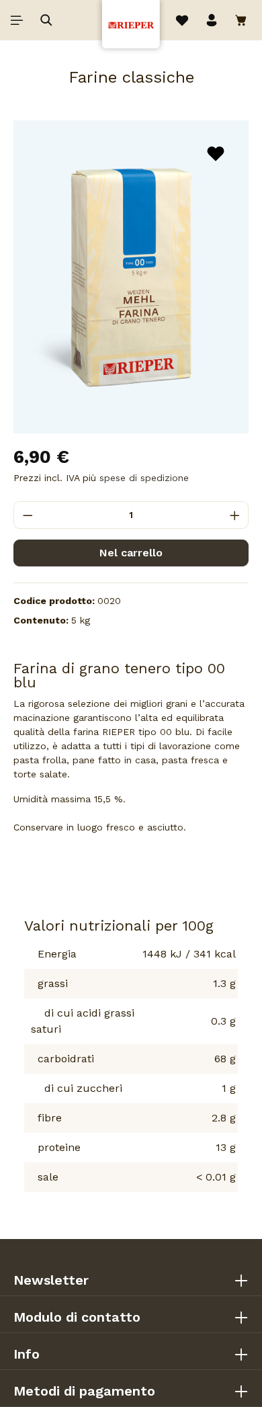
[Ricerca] (46, 20)
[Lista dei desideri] (182, 20)
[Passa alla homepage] (131, 22)
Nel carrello (131, 552)
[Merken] (215, 153)
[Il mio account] (211, 20)
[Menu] (16, 20)
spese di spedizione (144, 477)
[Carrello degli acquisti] (243, 20)
